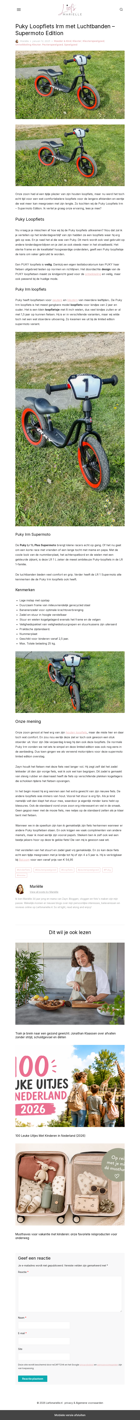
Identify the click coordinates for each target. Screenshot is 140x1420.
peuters (57, 300)
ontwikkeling (93, 274)
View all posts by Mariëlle (44, 891)
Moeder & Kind (62, 41)
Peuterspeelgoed (52, 44)
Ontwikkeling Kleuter (28, 44)
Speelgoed (70, 44)
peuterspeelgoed (89, 869)
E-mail (22, 1333)
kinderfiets (24, 869)
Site (20, 1348)
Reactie (23, 1272)
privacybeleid (87, 1364)
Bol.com (24, 859)
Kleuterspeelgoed (93, 41)
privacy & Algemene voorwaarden (84, 1402)
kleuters (72, 300)
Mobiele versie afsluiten (70, 1415)
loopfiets (68, 869)
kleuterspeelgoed (46, 869)
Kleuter (77, 41)
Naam (22, 1317)
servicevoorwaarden (107, 1364)
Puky (108, 869)
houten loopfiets (76, 732)
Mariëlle (24, 41)
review (22, 875)
